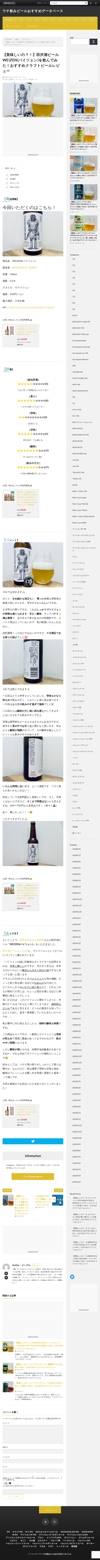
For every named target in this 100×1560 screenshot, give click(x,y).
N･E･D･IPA (76, 410)
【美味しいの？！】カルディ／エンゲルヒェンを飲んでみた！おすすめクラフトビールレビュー (83, 175)
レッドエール (77, 814)
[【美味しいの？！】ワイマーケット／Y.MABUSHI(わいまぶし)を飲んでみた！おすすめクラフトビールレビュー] (8, 1386)
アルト (75, 557)
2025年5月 (76, 943)
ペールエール (77, 714)
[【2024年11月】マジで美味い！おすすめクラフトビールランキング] (57, 1200)
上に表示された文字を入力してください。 (19, 1486)
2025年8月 (76, 924)
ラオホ (75, 795)
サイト (5, 1467)
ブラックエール (78, 695)
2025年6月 (76, 937)
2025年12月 (77, 899)
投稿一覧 (35, 1265)
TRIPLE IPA (76, 479)
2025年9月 (76, 918)
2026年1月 (76, 893)
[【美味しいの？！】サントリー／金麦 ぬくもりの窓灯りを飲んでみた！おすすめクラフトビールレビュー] (8, 1200)
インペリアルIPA (78, 582)
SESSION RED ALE (79, 454)
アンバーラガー (78, 569)
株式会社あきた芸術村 (24, 267)
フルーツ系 (76, 707)
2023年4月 (76, 1100)
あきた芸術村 (9, 79)
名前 (5, 1447)
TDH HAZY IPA (78, 472)
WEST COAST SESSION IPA (83, 516)
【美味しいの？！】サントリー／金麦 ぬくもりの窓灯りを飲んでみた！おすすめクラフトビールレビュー (22, 1205)
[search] (86, 3)
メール (6, 1457)
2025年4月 (76, 949)
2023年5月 (76, 1094)
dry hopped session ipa (81, 347)
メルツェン (76, 789)
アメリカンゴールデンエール (83, 535)
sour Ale (75, 460)
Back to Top (50, 1510)
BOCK (74, 315)
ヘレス (75, 758)
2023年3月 (76, 1107)
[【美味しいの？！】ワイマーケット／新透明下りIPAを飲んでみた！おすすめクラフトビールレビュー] (8, 1368)
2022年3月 (76, 1182)
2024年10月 (77, 987)
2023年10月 (77, 1063)
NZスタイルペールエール (82, 422)
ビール (25, 79)
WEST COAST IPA (79, 491)
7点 (68, 20)
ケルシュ (75, 613)
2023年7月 (76, 1081)
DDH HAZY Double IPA (81, 322)
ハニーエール (77, 676)
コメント (6, 1423)
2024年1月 (76, 1044)
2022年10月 (77, 1138)
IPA (73, 397)
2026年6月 (76, 862)
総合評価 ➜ (10, 20)
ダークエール (77, 651)
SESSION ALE (80, 243)
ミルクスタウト (78, 783)
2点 (29, 20)
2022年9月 (76, 1144)
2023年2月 (76, 1113)
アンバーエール (78, 563)
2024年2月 (76, 1037)
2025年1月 (76, 968)
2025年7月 (76, 931)
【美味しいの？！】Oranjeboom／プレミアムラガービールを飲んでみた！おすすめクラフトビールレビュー (83, 118)
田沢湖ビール (32, 79)
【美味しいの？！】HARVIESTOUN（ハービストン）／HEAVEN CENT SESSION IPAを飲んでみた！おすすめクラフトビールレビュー (39, 1345)
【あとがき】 (13, 187)
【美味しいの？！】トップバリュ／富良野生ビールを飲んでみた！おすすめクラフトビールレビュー (83, 146)
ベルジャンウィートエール (82, 726)
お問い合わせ (32, 26)
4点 (45, 20)
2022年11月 (77, 1132)
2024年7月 (76, 1006)
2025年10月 (77, 912)
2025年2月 (76, 962)
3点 (37, 20)
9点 (84, 20)
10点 (92, 20)
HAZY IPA (76, 384)
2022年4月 (76, 1176)
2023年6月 (76, 1088)
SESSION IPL (77, 447)
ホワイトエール (78, 776)
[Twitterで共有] (33, 1141)
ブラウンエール (78, 689)
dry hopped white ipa (80, 359)
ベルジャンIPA (78, 720)
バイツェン (18, 79)
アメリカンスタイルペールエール (20, 1537)
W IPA (74, 485)
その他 (75, 645)
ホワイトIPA (77, 770)
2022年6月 (76, 1163)
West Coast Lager (79, 498)
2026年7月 (76, 855)
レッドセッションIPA (80, 820)
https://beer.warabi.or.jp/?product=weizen (31, 307)
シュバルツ (76, 626)
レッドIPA (76, 808)
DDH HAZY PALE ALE (80, 334)
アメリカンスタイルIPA (81, 541)
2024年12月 (77, 975)
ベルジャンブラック (80, 745)
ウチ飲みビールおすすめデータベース (33, 10)
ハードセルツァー (79, 670)
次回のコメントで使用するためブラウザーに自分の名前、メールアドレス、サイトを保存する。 (32, 1479)
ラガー (85, 123)
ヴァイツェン (22, 77)
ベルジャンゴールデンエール (83, 732)
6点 (60, 20)
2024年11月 (77, 981)
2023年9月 (76, 1069)
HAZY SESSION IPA (80, 391)
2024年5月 (76, 1019)
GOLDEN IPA (77, 372)
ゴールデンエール (79, 619)
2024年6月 (76, 1012)
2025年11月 (77, 905)
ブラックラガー (78, 701)
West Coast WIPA (79, 523)
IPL (73, 403)
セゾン (75, 638)
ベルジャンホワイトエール (82, 751)
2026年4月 (76, 874)
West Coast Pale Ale (80, 504)
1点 (21, 20)
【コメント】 (13, 183)
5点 (52, 20)
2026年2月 (76, 887)
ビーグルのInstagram (32, 1176)
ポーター (75, 764)
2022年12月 (77, 1125)
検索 (71, 38)
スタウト (75, 632)
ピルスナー (78, 123)
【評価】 (11, 179)
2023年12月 (77, 1050)
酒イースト (76, 833)
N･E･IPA (75, 416)
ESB (73, 366)
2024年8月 (76, 1000)
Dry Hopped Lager (79, 340)
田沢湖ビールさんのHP (15, 950)
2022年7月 (76, 1157)
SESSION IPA (77, 441)
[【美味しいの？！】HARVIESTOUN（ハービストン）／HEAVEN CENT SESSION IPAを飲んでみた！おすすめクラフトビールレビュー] (8, 1346)
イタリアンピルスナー (81, 575)
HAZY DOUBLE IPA (79, 378)
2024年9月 (76, 993)
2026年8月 (76, 849)
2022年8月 (76, 1150)
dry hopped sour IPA (80, 353)
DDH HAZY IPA (78, 328)
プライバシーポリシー (13, 26)
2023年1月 (76, 1119)
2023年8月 (76, 1075)
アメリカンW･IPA (79, 529)
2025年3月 (76, 956)
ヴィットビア (77, 594)
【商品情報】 (13, 175)
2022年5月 (76, 1169)
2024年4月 (76, 1025)
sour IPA (75, 466)
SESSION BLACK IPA (80, 435)
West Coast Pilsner (79, 510)
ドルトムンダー (78, 663)
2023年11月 (77, 1056)
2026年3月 (76, 880)
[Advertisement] (33, 136)
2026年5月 (76, 868)
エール (75, 601)
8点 (76, 20)
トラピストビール (79, 657)
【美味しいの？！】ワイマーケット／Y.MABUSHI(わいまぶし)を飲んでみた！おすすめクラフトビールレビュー (39, 1386)
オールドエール (78, 607)
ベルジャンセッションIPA (82, 739)
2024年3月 (76, 1031)
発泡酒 (77, 180)
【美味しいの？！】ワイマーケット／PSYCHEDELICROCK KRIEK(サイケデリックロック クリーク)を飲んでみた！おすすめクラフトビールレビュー (84, 1203)
